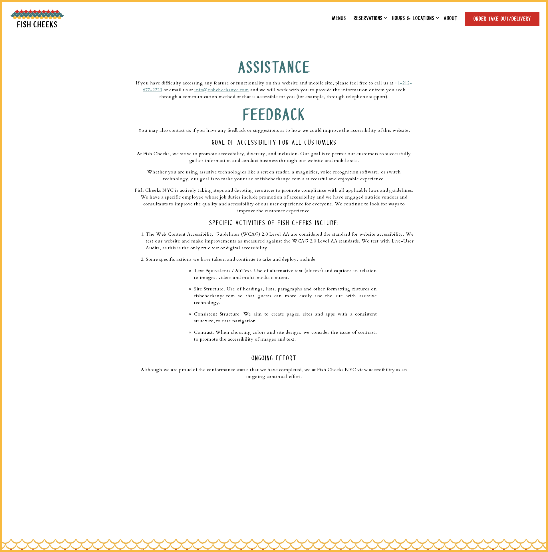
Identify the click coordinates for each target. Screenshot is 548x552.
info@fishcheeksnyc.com (221, 90)
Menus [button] (339, 18)
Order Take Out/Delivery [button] (502, 18)
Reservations (369, 17)
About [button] (451, 18)
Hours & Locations (414, 17)
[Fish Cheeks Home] (40, 18)
